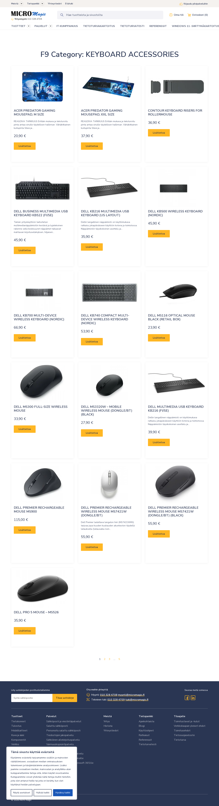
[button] (21, 4)
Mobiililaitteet (19, 730)
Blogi (142, 726)
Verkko (15, 744)
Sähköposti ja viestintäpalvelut (63, 721)
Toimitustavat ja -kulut (187, 721)
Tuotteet (17, 716)
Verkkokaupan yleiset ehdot (189, 726)
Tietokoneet (18, 721)
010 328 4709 (116, 699)
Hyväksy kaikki (62, 792)
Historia (108, 726)
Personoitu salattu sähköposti (63, 730)
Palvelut (51, 716)
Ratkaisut (144, 735)
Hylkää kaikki (42, 792)
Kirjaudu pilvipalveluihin (196, 3)
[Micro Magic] (28, 13)
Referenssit (145, 740)
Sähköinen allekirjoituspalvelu (63, 740)
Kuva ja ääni (17, 735)
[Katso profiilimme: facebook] (187, 698)
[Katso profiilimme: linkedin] (193, 698)
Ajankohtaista (146, 721)
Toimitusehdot (182, 730)
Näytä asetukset (21, 792)
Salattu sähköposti (57, 726)
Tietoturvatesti (147, 744)
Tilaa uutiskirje (65, 698)
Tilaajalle (179, 716)
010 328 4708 (35, 19)
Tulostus (16, 726)
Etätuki (69, 3)
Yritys (107, 721)
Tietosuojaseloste (184, 735)
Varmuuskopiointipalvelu (60, 744)
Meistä (14, 3)
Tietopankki (33, 3)
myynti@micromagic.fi (131, 695)
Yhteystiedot (55, 3)
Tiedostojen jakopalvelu (60, 735)
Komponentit (18, 740)
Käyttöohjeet (146, 730)
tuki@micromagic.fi (136, 699)
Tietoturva (180, 740)
